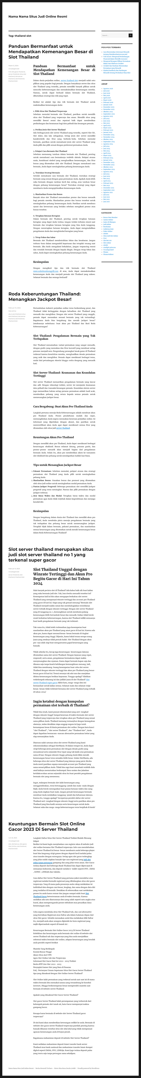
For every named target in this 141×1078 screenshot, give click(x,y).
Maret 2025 (107, 128)
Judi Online (107, 224)
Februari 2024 (108, 158)
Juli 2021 (106, 195)
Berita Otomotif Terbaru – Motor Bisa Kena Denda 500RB (56, 1068)
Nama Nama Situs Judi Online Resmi (37, 16)
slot (9, 844)
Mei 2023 (106, 179)
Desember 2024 (108, 135)
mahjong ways (108, 229)
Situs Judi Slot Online (110, 236)
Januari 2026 (107, 105)
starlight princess (109, 247)
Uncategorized (13, 69)
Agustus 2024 (108, 144)
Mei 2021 (106, 199)
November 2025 (108, 109)
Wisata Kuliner (108, 254)
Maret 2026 (107, 100)
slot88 (105, 245)
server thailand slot (69, 80)
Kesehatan (107, 227)
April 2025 (107, 125)
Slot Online (12, 846)
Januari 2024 (107, 160)
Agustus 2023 (108, 172)
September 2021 (109, 190)
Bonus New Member (110, 217)
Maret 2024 (107, 155)
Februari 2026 (108, 102)
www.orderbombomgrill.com (45, 271)
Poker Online (107, 231)
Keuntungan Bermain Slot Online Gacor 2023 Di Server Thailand (46, 826)
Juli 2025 (106, 119)
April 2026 (107, 98)
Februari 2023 (108, 183)
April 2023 (106, 181)
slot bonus (15, 844)
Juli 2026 (106, 91)
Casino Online (108, 220)
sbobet (105, 234)
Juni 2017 (106, 202)
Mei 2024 (106, 151)
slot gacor (23, 844)
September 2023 (109, 169)
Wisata (105, 252)
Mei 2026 (106, 95)
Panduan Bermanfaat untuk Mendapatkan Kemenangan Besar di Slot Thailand (50, 52)
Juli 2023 (106, 174)
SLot (105, 238)
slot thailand (19, 79)
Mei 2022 (106, 185)
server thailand (13, 74)
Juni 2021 (106, 197)
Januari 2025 (107, 132)
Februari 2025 (108, 130)
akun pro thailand (14, 314)
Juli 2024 (106, 146)
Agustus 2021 (108, 192)
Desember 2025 (108, 107)
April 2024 (107, 153)
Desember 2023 (108, 162)
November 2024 (108, 137)
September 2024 (109, 142)
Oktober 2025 (108, 112)
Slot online (12, 311)
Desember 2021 (108, 188)
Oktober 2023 (108, 167)
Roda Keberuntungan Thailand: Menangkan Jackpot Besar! (44, 296)
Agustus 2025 (108, 116)
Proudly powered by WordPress (88, 1068)
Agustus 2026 (108, 89)
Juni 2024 (106, 149)
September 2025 (109, 114)
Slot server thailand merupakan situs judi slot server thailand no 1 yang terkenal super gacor (50, 555)
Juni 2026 (106, 93)
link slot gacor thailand (16, 72)
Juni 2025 (106, 121)
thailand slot (13, 81)
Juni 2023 (106, 176)
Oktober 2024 (108, 139)
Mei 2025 (106, 123)
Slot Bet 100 (107, 241)
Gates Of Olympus (109, 222)
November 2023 (108, 165)
